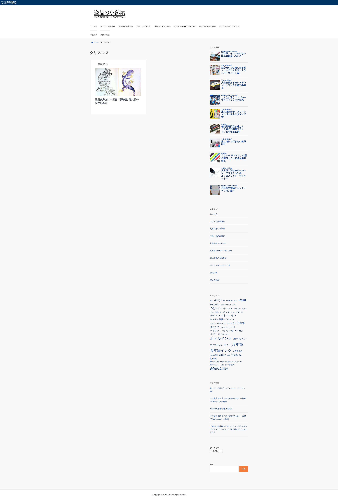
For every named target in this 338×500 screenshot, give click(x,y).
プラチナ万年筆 (227, 331)
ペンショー (225, 334)
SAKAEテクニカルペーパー (220, 305)
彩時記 (222, 355)
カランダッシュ (228, 312)
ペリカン (239, 331)
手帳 (228, 355)
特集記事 (93, 35)
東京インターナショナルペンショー (226, 361)
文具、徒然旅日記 (143, 26)
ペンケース (215, 334)
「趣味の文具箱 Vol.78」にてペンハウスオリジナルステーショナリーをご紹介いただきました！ (228, 429)
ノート (232, 327)
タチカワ (214, 327)
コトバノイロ (228, 315)
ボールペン (240, 338)
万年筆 (237, 344)
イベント (227, 308)
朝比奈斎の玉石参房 (207, 26)
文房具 (234, 355)
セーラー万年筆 (236, 323)
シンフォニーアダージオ (218, 323)
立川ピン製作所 (227, 365)
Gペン (218, 300)
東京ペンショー (215, 365)
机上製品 (213, 359)
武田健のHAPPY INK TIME (185, 26)
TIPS (234, 304)
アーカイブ (214, 448)
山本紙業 (214, 355)
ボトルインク (221, 338)
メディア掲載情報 (107, 26)
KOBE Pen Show (231, 301)
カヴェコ (239, 312)
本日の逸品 (105, 35)
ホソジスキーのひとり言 (229, 26)
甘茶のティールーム (162, 26)
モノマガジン (216, 345)
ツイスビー (224, 327)
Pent (242, 300)
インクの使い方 (215, 312)
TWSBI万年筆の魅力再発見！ (222, 409)
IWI (224, 301)
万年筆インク (221, 350)
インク (244, 309)
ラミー (227, 345)
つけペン (216, 308)
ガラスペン (215, 316)
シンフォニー (229, 320)
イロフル (236, 309)
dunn (211, 301)
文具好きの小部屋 (125, 26)
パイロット (215, 331)
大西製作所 (237, 351)
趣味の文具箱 (219, 368)
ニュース (93, 26)
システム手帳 (216, 319)
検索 (212, 464)
